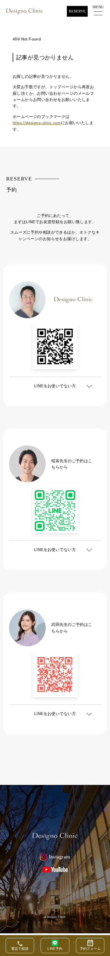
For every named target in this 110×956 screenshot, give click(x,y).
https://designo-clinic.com (37, 122)
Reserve (77, 11)
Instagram (59, 857)
